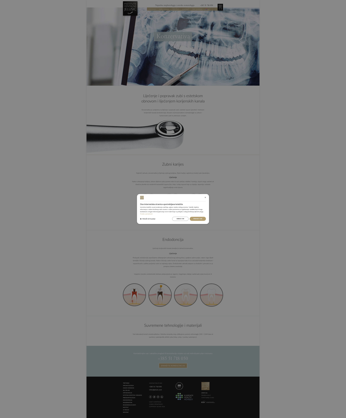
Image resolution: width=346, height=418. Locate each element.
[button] (147, 219)
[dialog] (173, 209)
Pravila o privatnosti (146, 214)
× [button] (205, 197)
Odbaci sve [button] (180, 219)
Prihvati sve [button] (197, 219)
